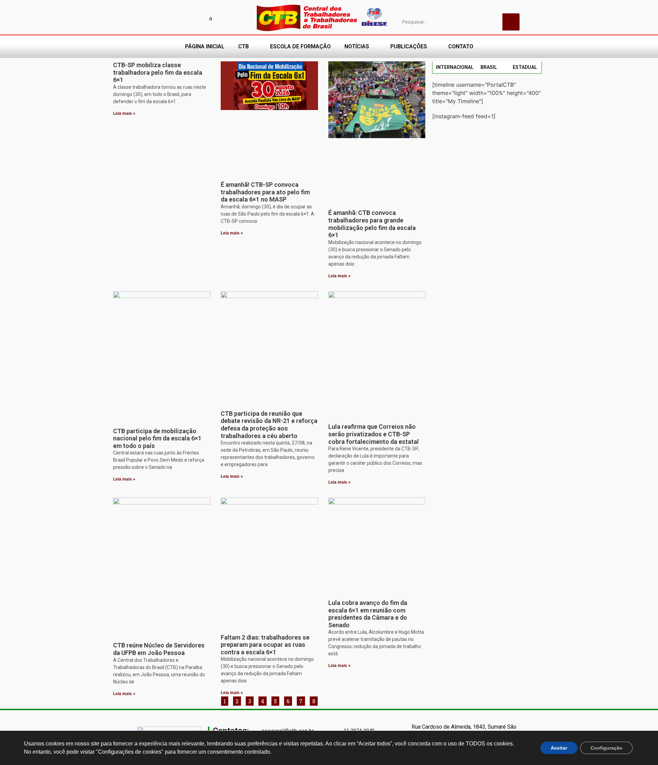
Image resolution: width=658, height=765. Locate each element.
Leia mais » (124, 113)
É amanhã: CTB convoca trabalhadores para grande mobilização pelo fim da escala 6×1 (372, 224)
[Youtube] (174, 17)
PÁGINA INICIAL (204, 46)
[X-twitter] (222, 17)
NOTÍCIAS (356, 46)
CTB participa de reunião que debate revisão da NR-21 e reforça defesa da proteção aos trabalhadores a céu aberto (269, 424)
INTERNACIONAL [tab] (455, 67)
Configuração (606, 748)
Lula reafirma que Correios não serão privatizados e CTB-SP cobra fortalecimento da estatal (373, 434)
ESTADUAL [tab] (525, 67)
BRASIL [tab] (488, 67)
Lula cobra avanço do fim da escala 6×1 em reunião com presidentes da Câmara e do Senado (367, 614)
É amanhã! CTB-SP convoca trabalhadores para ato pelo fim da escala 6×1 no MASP (265, 192)
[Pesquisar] (511, 22)
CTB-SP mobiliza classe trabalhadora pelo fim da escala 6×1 (157, 72)
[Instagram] (186, 17)
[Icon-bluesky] (210, 17)
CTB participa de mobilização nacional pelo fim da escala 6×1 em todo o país (157, 438)
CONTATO (460, 46)
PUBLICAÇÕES (408, 46)
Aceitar (559, 748)
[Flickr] (198, 17)
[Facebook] (162, 17)
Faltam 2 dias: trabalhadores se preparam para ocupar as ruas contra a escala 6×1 (265, 645)
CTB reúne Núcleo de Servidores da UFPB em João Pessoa (159, 649)
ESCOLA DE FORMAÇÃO (300, 46)
